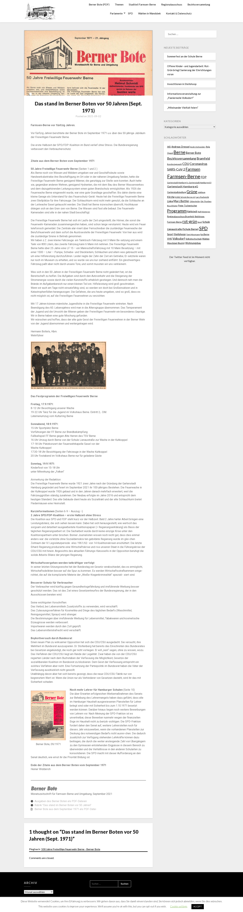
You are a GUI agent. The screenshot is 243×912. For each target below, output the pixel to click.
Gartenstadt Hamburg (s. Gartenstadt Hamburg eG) (189, 182)
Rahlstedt (192, 211)
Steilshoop (180, 234)
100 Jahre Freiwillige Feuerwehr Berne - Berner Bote (70, 849)
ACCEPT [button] (197, 906)
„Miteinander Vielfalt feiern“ (182, 107)
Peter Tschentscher (187, 205)
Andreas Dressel (180, 146)
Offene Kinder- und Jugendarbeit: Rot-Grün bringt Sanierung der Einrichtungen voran (189, 70)
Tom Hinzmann (193, 234)
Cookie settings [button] (178, 906)
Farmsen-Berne (183, 176)
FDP (203, 177)
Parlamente (116, 13)
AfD (169, 146)
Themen (119, 4)
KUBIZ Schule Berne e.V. (185, 197)
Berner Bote (193, 153)
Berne (179, 152)
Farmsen (193, 169)
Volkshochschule (193, 239)
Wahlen (205, 239)
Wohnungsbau (193, 243)
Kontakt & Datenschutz (179, 13)
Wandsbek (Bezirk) (176, 243)
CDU (185, 164)
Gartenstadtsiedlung (176, 192)
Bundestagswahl (174, 164)
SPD (130, 13)
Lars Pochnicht (202, 197)
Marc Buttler (181, 201)
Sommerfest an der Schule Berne (184, 56)
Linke (170, 201)
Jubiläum (201, 192)
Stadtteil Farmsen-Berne (142, 4)
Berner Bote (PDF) (99, 4)
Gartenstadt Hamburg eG (182, 186)
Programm (177, 210)
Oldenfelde (195, 201)
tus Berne (205, 234)
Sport (170, 234)
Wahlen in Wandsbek (149, 13)
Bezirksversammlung (198, 4)
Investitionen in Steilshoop (182, 83)
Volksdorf (178, 238)
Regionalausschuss (171, 4)
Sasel (200, 222)
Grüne (192, 191)
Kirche (171, 196)
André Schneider (197, 147)
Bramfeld (203, 158)
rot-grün (189, 221)
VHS (169, 238)
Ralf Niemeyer (204, 212)
